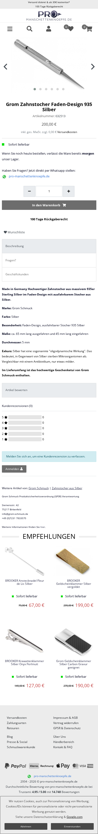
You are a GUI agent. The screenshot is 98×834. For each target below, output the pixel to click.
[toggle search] (29, 29)
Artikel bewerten (16, 390)
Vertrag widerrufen (65, 723)
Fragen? (10, 260)
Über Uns (59, 737)
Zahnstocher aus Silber (67, 488)
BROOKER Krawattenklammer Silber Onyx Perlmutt (24, 662)
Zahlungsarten (16, 723)
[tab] (49, 246)
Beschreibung (14, 246)
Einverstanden (72, 826)
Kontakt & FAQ (62, 747)
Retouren (13, 728)
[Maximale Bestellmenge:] (68, 191)
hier (42, 527)
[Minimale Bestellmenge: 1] (29, 191)
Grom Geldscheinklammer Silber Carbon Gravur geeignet (73, 664)
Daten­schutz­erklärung (48, 817)
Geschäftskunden (17, 274)
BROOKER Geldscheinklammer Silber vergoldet (73, 584)
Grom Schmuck (39, 488)
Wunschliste (16, 232)
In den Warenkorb (46, 205)
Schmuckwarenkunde (21, 747)
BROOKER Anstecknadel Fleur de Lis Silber (24, 582)
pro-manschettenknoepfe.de (29, 176)
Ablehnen (25, 826)
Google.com (75, 817)
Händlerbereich (63, 742)
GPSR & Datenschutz (67, 728)
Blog (10, 737)
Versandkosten (67, 132)
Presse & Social (17, 742)
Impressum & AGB (65, 718)
